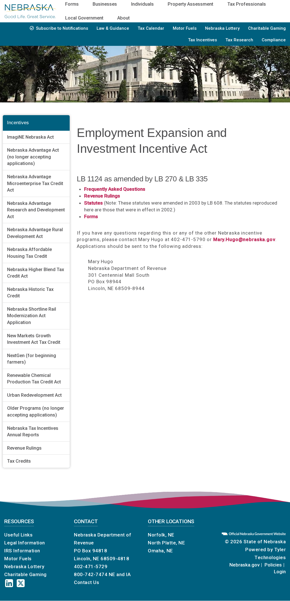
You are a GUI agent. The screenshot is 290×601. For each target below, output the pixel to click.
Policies (273, 565)
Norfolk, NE (161, 535)
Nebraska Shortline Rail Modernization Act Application (31, 315)
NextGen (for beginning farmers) (31, 359)
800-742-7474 (90, 574)
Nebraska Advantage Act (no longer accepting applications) (33, 156)
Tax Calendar (151, 28)
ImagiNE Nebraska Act (30, 137)
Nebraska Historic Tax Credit (30, 293)
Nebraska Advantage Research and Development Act (36, 210)
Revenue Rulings (24, 448)
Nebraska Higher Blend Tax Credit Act (35, 273)
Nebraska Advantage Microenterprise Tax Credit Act (35, 183)
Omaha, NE (160, 550)
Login (280, 571)
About (123, 18)
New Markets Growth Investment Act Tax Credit (33, 339)
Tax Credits (19, 461)
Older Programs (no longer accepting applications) (35, 411)
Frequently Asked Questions (114, 189)
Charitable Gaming (267, 28)
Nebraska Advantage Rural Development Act (35, 233)
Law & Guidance (113, 28)
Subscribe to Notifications (62, 28)
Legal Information (24, 543)
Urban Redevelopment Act (34, 395)
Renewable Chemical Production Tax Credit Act (34, 379)
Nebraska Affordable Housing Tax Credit (29, 253)
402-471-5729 (90, 566)
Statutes (93, 203)
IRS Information (22, 550)
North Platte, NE (166, 543)
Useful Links (18, 535)
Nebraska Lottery (222, 28)
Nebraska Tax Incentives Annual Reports (32, 432)
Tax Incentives (202, 39)
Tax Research (239, 39)
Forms (91, 216)
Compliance (274, 39)
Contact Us (86, 582)
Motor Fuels (185, 28)
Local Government (84, 18)
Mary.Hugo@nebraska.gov (244, 239)
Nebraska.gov (244, 565)
